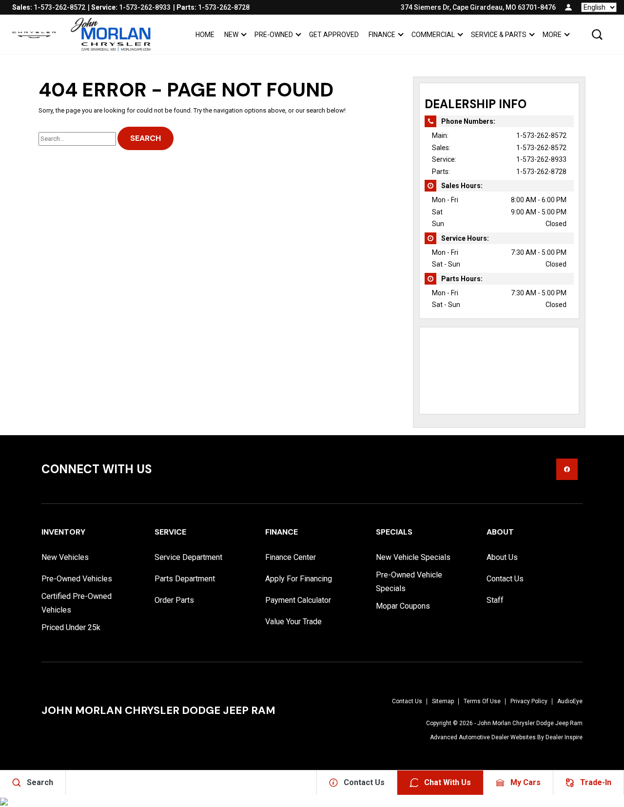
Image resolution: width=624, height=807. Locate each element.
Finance (382, 34)
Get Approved (334, 34)
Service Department (188, 557)
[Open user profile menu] (568, 7)
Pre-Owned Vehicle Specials (409, 581)
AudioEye (570, 701)
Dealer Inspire (564, 737)
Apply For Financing (298, 578)
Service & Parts (498, 34)
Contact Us (505, 578)
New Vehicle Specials (413, 557)
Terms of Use (482, 701)
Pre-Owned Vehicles (76, 578)
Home (204, 34)
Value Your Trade (293, 621)
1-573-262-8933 (541, 159)
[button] (597, 34)
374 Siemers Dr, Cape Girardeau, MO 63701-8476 (478, 7)
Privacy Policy (528, 701)
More (552, 36)
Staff (495, 600)
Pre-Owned (273, 34)
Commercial (433, 34)
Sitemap (443, 701)
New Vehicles (65, 557)
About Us (502, 557)
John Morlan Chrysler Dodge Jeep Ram (530, 723)
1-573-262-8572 (541, 135)
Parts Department (185, 578)
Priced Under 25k (70, 627)
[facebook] (567, 469)
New (231, 34)
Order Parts (174, 600)
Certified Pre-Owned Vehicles (76, 603)
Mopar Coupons (403, 606)
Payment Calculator (298, 600)
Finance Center (290, 557)
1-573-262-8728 (541, 171)
